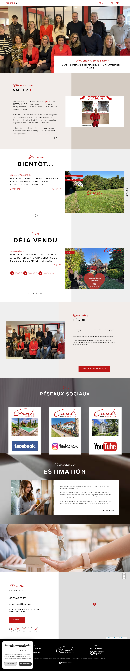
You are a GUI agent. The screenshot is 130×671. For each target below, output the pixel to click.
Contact (127, 192)
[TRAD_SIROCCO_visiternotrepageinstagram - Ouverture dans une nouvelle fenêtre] (24, 629)
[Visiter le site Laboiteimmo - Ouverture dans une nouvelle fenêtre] (65, 665)
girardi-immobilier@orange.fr (21, 604)
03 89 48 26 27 (17, 598)
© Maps (114, 637)
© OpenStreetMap (122, 637)
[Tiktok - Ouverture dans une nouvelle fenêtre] (30, 629)
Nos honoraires (61, 658)
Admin (84, 658)
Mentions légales (77, 658)
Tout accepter (25, 664)
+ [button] (124, 574)
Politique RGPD (96, 658)
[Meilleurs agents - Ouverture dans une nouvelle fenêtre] (97, 653)
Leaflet (108, 637)
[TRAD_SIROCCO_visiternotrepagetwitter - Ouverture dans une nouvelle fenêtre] (18, 629)
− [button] (124, 577)
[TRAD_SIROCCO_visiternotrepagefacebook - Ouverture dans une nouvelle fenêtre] (11, 629)
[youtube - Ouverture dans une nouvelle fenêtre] (36, 629)
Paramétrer (10, 664)
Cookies (103, 658)
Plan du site (69, 658)
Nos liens (89, 658)
